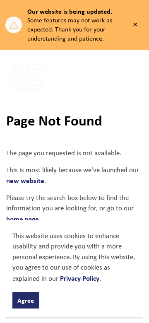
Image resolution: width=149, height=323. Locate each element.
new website (25, 180)
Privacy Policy (79, 278)
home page (22, 219)
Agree (25, 300)
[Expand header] (136, 77)
